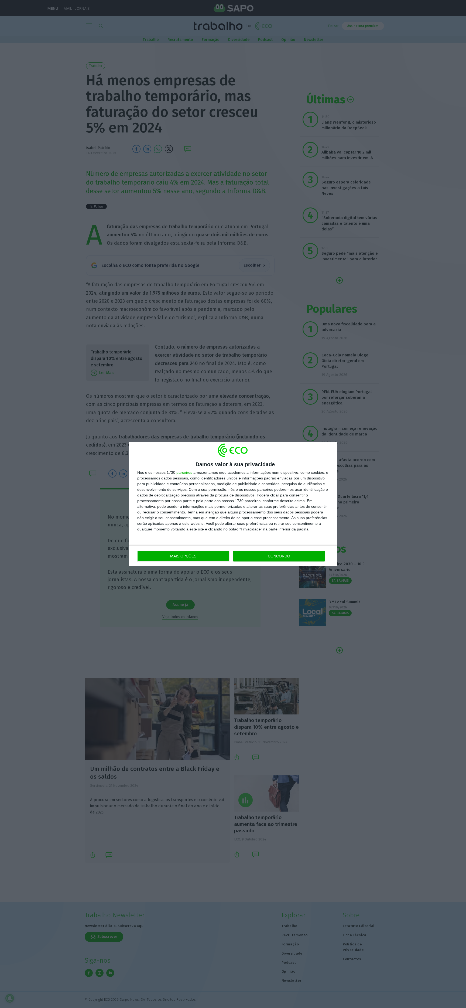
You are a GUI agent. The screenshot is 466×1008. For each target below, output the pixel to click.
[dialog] (233, 504)
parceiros (184, 472)
